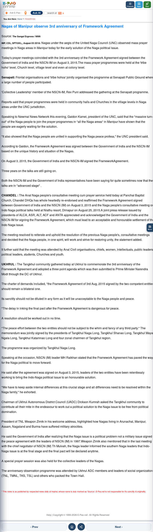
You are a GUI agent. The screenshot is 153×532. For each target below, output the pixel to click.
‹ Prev (34, 527)
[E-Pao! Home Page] (9, 4)
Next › (119, 527)
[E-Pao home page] (72, 527)
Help (48, 514)
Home (19, 19)
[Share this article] (81, 527)
